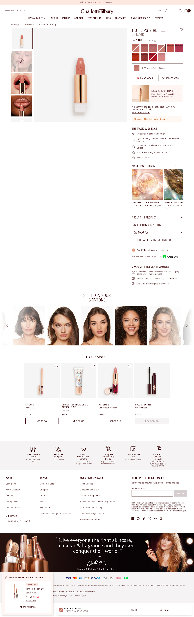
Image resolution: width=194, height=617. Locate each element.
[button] (180, 10)
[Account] (166, 10)
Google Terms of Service (71, 595)
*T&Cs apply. (137, 503)
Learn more (163, 250)
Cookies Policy (12, 507)
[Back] (175, 166)
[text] (152, 421)
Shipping (44, 489)
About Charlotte (13, 489)
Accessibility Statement (91, 519)
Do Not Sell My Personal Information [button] (80, 592)
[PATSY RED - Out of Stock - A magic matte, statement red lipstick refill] (153, 57)
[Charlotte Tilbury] (97, 10)
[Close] (49, 577)
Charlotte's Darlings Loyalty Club (55, 513)
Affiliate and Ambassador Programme (97, 501)
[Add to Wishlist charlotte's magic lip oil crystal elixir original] (93, 366)
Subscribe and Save (89, 489)
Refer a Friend (86, 484)
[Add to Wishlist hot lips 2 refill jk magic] (181, 29)
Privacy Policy (12, 501)
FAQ (42, 501)
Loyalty (158, 11)
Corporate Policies (56, 592)
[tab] (22, 38)
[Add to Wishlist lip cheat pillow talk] (56, 366)
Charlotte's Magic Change (92, 513)
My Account (45, 507)
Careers (9, 495)
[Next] (182, 166)
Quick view (31, 601)
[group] (147, 189)
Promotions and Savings (91, 507)
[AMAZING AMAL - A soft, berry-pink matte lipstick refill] (179, 48)
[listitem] (37, 18)
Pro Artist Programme (90, 495)
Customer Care (47, 484)
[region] (27, 593)
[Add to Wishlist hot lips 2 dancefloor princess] (130, 366)
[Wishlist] (173, 10)
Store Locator (12, 484)
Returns (43, 495)
